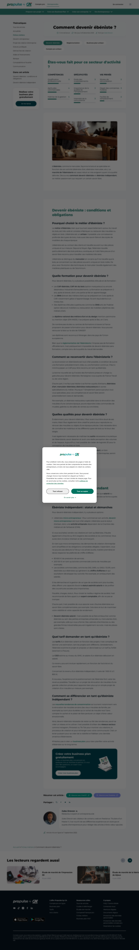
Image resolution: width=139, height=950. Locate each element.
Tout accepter (82, 491)
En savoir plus (69, 497)
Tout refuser (58, 491)
